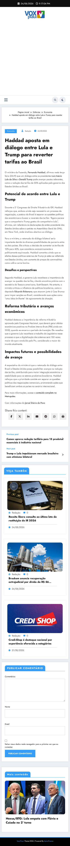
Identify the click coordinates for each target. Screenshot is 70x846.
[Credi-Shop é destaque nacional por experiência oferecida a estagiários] (35, 618)
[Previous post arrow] (62, 439)
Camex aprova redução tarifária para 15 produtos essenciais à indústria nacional (35, 440)
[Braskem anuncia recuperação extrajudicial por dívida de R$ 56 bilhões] (35, 556)
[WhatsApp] (54, 416)
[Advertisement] (35, 59)
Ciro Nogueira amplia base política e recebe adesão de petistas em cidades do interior (39, 827)
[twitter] (19, 416)
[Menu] (6, 99)
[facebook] (11, 416)
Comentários (10, 676)
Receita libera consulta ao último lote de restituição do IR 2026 (33, 518)
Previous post (13, 434)
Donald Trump (25, 179)
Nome (7, 706)
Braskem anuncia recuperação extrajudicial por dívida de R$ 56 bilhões (29, 580)
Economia (10, 131)
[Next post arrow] (62, 455)
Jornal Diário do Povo (35, 402)
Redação (28, 131)
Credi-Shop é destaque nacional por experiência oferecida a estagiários (30, 641)
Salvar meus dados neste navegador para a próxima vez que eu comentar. (31, 746)
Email (7, 724)
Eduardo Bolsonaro (23, 291)
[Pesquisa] (55, 99)
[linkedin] (28, 416)
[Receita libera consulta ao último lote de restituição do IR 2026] (35, 495)
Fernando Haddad (36, 172)
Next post (11, 448)
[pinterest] (45, 416)
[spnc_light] (62, 100)
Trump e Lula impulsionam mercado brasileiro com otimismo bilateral (32, 455)
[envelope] (37, 416)
